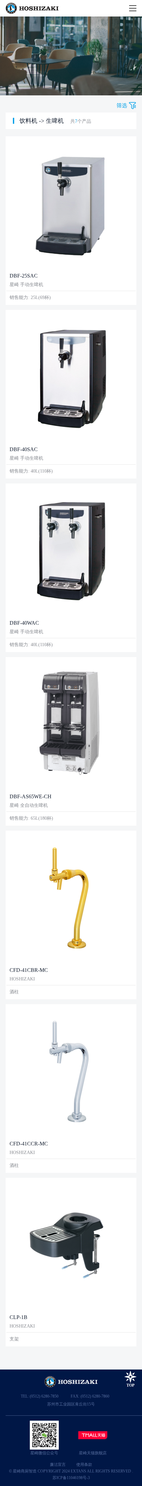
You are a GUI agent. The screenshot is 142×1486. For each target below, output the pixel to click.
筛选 (122, 105)
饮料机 (28, 120)
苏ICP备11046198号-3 (71, 1477)
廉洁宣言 (58, 1464)
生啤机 (55, 120)
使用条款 (84, 1464)
